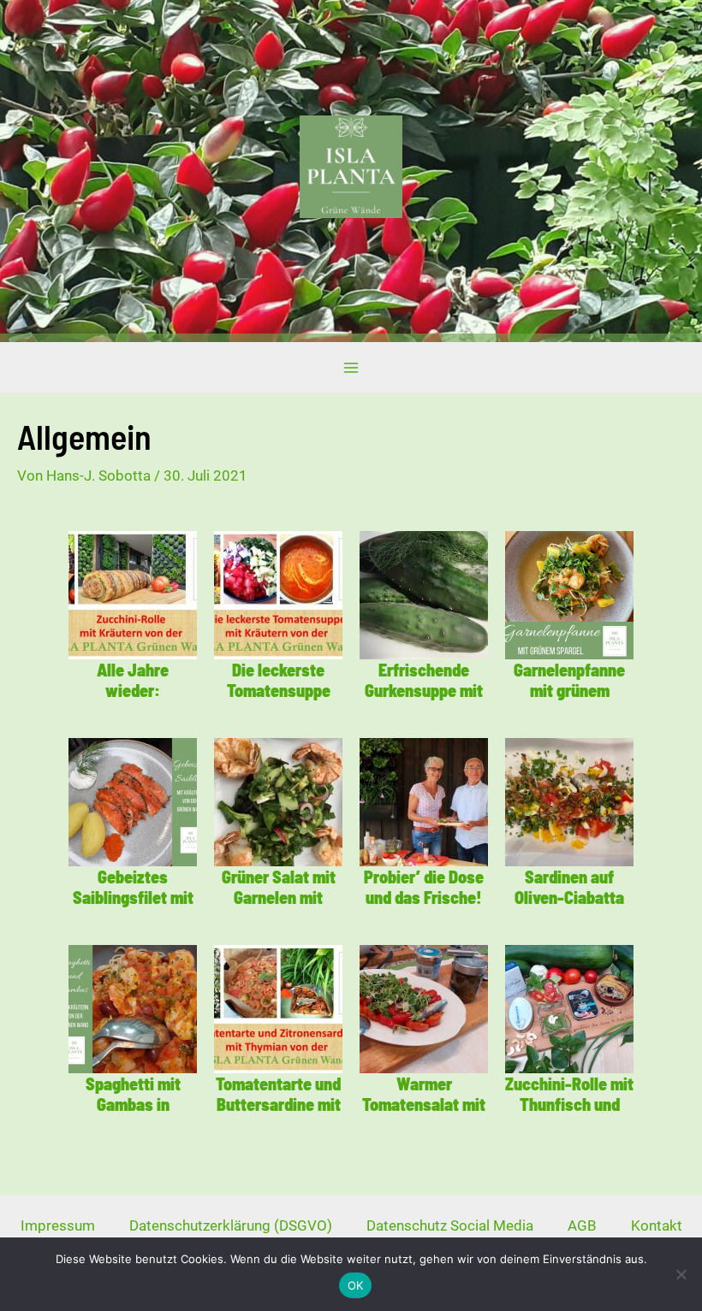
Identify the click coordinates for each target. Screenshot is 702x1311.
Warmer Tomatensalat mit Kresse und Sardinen (423, 1114)
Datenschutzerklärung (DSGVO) (230, 1225)
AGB (582, 1225)
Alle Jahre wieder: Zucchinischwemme (133, 700)
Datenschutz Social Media (449, 1225)
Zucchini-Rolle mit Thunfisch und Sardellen (569, 1104)
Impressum (58, 1225)
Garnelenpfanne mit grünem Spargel (569, 690)
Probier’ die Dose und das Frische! (424, 886)
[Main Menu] (351, 367)
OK (356, 1285)
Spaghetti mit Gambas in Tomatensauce (133, 1104)
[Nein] (680, 1274)
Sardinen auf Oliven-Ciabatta (569, 886)
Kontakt (656, 1225)
